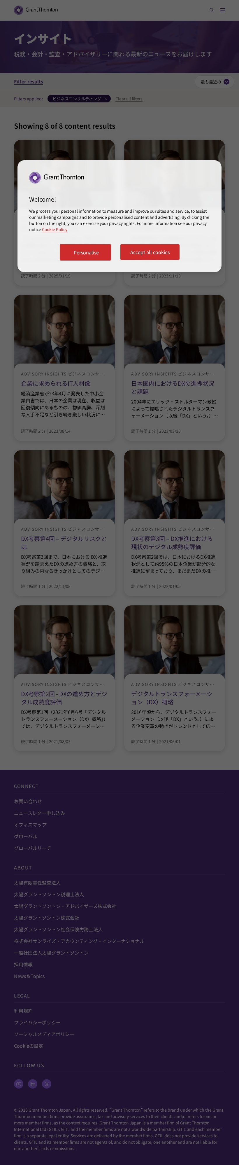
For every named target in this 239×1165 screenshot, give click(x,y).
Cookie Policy (54, 229)
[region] (119, 216)
